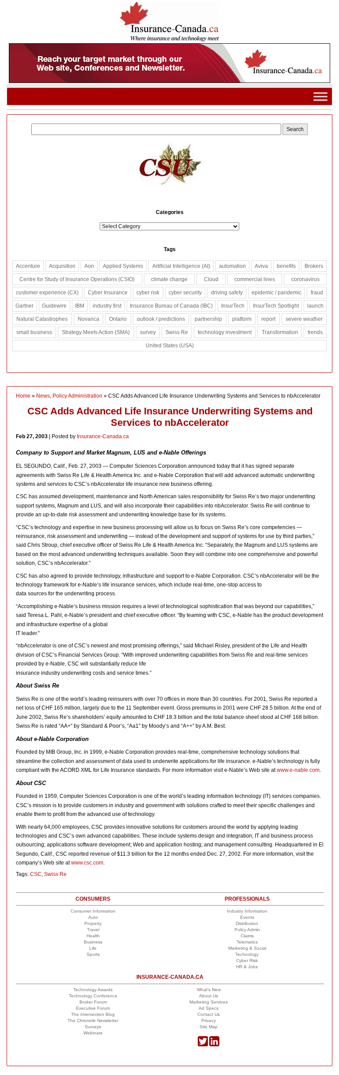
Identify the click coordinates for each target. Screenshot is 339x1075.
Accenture (28, 266)
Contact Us (208, 1014)
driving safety (227, 292)
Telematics (247, 942)
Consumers (92, 899)
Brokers (314, 266)
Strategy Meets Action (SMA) (96, 332)
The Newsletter (93, 1020)
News (43, 396)
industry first (107, 306)
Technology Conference (93, 995)
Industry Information (247, 911)
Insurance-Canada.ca (103, 436)
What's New (209, 989)
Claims (247, 935)
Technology (247, 954)
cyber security (185, 292)
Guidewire (54, 306)
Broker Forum (93, 1002)
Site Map (209, 1026)
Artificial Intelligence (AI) (181, 266)
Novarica (88, 319)
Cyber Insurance (108, 292)
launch (315, 306)
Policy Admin (247, 929)
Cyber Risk (247, 960)
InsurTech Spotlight (276, 306)
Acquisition (62, 266)
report (268, 319)
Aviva (261, 266)
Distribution (247, 923)
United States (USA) (170, 345)
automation (232, 266)
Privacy (208, 1020)
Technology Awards (93, 989)
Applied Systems (123, 266)
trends (315, 332)
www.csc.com (87, 863)
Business (93, 942)
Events (247, 917)
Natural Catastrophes (42, 319)
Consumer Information (93, 911)
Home (23, 396)
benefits (286, 266)
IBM (79, 306)
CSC (35, 874)
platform (242, 319)
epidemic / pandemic (276, 292)
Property (93, 923)
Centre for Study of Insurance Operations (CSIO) (77, 279)
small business (34, 332)
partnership (208, 319)
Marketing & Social (247, 948)
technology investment (225, 332)
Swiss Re (55, 874)
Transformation (280, 332)
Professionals (247, 899)
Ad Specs (208, 1008)
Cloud (211, 279)
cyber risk (147, 292)
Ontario (118, 319)
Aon (89, 266)
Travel (93, 929)
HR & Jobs (247, 966)
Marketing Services (208, 1002)
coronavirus (305, 279)
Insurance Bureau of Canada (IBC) (171, 306)
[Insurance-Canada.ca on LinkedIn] (214, 1044)
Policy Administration (77, 396)
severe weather (304, 319)
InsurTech (233, 306)
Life (93, 948)
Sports (93, 954)
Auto (93, 917)
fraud (317, 292)
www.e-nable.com (298, 770)
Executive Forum (93, 1008)
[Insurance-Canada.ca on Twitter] (203, 1044)
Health (93, 935)
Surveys (93, 1026)
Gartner (24, 306)
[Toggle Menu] (320, 96)
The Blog (93, 1014)
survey (148, 332)
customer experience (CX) (47, 292)
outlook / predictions (161, 319)
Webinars (92, 1032)
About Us (208, 995)
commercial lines (254, 279)
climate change (169, 279)
